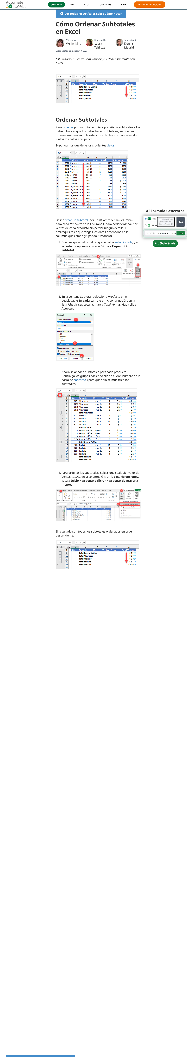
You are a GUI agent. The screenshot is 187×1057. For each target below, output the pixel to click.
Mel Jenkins (73, 43)
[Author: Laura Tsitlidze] (89, 42)
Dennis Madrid (129, 45)
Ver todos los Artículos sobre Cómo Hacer (93, 14)
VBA (72, 4)
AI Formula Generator (150, 4)
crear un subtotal (76, 220)
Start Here (56, 4)
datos (111, 145)
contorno (80, 380)
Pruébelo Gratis (165, 243)
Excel (87, 4)
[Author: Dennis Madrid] (119, 42)
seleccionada (123, 242)
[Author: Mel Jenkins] (60, 43)
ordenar (68, 127)
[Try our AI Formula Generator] (165, 226)
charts (125, 4)
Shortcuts (105, 4)
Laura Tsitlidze (99, 45)
